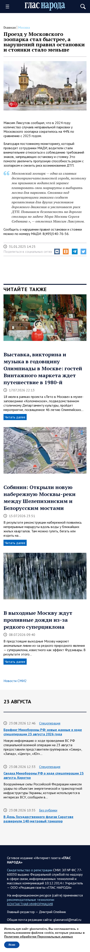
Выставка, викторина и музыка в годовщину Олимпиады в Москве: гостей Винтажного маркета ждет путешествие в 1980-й (42, 368)
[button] (57, 251)
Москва (24, 27)
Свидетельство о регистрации (29, 870)
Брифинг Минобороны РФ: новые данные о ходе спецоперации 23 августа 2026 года (42, 731)
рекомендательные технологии (30, 899)
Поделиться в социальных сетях (27, 251)
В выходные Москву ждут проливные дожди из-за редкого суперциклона (37, 619)
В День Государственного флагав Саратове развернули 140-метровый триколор (38, 819)
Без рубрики (48, 810)
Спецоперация (49, 723)
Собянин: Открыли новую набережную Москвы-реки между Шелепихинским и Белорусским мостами (39, 497)
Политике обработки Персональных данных (38, 937)
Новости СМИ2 (15, 681)
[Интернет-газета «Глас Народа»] (45, 6)
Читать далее (15, 417)
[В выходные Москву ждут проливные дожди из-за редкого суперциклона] (45, 577)
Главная (9, 27)
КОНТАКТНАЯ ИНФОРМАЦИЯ (30, 904)
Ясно (12, 945)
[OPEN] (9, 6)
